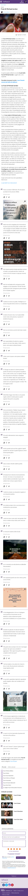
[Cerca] (26, 2)
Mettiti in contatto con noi (18, 890)
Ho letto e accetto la (8, 857)
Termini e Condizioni (6, 892)
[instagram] (9, 885)
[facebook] (7, 197)
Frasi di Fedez (17, 795)
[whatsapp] (4, 197)
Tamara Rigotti (6, 12)
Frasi (2, 5)
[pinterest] (12, 885)
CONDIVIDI (22, 2)
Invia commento (21, 858)
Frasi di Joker (6, 773)
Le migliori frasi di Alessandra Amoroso (12, 788)
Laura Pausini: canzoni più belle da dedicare (13, 81)
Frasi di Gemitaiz (7, 780)
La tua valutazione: (14, 851)
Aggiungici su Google (21, 35)
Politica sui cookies (5, 894)
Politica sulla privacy (15, 892)
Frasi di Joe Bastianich (8, 776)
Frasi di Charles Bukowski (9, 783)
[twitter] (9, 197)
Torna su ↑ (14, 876)
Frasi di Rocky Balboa (8, 771)
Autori (4, 5)
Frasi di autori (13, 761)
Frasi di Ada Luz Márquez (9, 778)
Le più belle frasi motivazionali (9, 183)
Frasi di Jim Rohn (7, 785)
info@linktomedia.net (11, 868)
